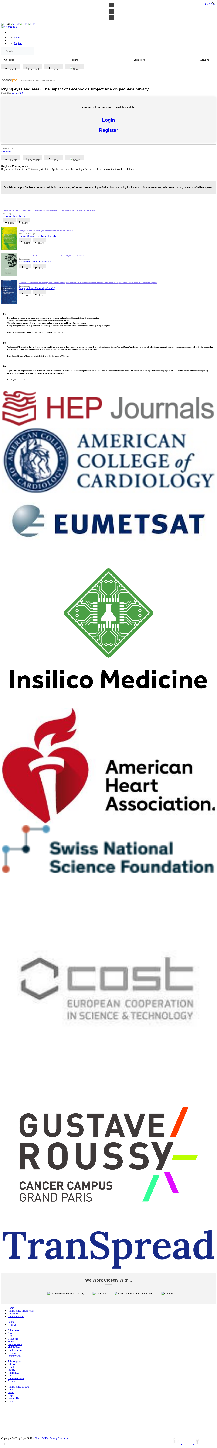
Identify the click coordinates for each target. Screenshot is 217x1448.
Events (11, 1401)
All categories (14, 1361)
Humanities (13, 1372)
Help (10, 1395)
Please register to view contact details (38, 80)
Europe (11, 1341)
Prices (11, 1392)
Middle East (14, 1347)
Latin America (15, 1344)
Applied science (16, 1378)
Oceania (12, 1353)
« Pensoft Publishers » (14, 216)
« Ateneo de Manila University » (35, 261)
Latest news (14, 1313)
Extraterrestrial (15, 1356)
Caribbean (13, 1338)
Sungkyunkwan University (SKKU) (37, 288)
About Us (12, 1389)
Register (18, 43)
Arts (10, 1375)
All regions (13, 1330)
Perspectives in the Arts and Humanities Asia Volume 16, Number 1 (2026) (51, 256)
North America (15, 1350)
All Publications (16, 1316)
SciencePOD (17, 93)
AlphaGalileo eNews (18, 1386)
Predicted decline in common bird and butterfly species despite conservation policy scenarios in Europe (49, 210)
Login (17, 37)
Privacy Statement (59, 1438)
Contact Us (13, 1398)
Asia (10, 1335)
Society (11, 1370)
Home (11, 1307)
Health (11, 1367)
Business (12, 1381)
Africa (11, 1333)
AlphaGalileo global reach (21, 1310)
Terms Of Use (42, 1438)
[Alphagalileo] (9, 26)
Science (11, 1364)
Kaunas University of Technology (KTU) (39, 236)
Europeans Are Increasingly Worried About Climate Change (46, 230)
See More (209, 4)
